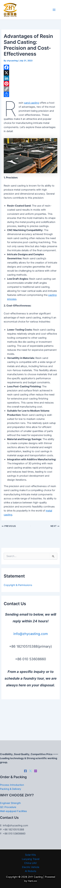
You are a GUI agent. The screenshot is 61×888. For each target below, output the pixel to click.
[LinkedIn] (30, 78)
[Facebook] (30, 67)
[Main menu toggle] (54, 9)
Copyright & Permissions (18, 585)
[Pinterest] (30, 83)
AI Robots (30, 871)
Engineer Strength (10, 803)
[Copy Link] (30, 89)
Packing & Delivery (10, 788)
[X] (30, 72)
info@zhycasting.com (30, 634)
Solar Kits (30, 854)
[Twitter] (30, 770)
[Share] (30, 94)
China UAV (30, 863)
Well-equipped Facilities (13, 811)
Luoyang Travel (30, 859)
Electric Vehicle (30, 867)
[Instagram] (35, 770)
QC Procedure (8, 807)
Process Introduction (12, 784)
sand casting (31, 102)
